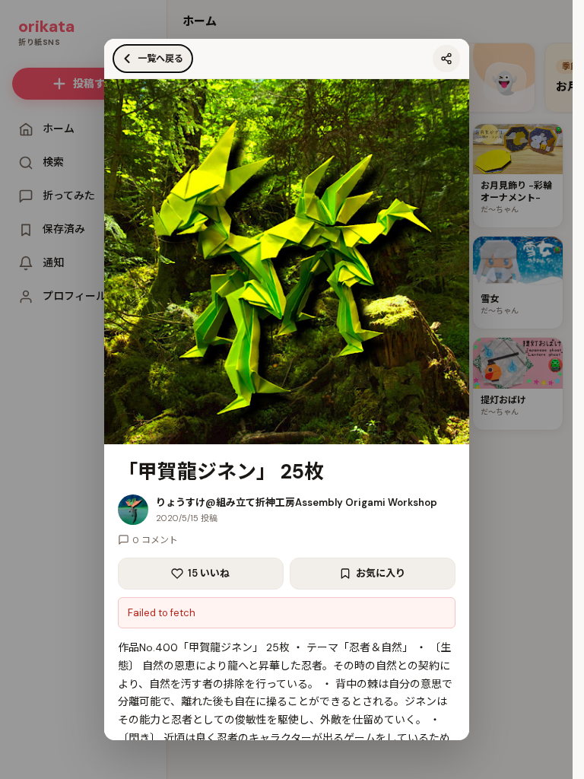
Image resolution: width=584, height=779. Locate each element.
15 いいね (209, 573)
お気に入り (380, 573)
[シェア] (446, 58)
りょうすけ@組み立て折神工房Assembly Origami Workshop (296, 502)
